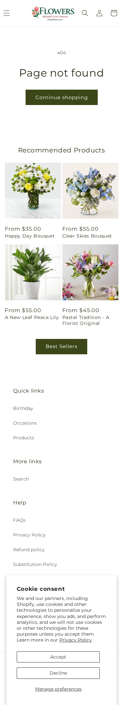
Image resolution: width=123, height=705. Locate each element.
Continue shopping (61, 97)
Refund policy (29, 550)
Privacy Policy (75, 640)
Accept (58, 657)
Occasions (25, 423)
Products (23, 438)
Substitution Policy (35, 564)
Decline (58, 673)
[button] (85, 13)
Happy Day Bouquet (30, 236)
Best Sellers (61, 346)
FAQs (19, 520)
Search (21, 479)
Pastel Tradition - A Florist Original (86, 320)
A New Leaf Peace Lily (32, 317)
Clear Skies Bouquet (87, 236)
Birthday (23, 408)
